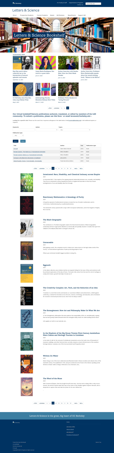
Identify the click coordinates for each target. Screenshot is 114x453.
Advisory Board (70, 429)
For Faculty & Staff (62, 2)
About (15, 15)
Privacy (15, 448)
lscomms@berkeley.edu (81, 116)
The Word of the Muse (52, 378)
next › (76, 169)
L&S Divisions (61, 15)
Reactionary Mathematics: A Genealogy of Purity (63, 197)
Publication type (17, 133)
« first (50, 108)
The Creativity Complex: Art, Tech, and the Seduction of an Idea (70, 287)
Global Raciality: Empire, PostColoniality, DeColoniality (27, 161)
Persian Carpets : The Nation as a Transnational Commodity (29, 151)
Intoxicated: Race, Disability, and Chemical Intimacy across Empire (71, 174)
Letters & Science (25, 10)
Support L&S (82, 15)
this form (58, 116)
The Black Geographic (52, 219)
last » (82, 169)
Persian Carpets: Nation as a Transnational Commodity (28, 155)
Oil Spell (15, 148)
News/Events (72, 15)
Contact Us (80, 4)
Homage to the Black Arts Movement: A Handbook (26, 158)
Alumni (52, 15)
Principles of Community (73, 435)
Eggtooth (47, 265)
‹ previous (57, 108)
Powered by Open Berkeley (19, 442)
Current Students (42, 15)
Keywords (16, 127)
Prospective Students (27, 15)
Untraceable (48, 242)
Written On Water (50, 356)
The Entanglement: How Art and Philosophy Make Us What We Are (71, 310)
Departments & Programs (76, 2)
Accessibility (16, 444)
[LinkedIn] (17, 425)
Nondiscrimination (17, 446)
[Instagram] (20, 425)
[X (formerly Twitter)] (14, 425)
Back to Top (98, 442)
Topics (60, 127)
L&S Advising (70, 432)
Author (38, 127)
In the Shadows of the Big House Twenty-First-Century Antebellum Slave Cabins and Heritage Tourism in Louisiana (71, 334)
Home (68, 422)
